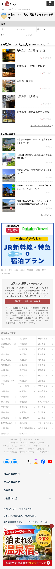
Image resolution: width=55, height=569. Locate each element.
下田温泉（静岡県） (8, 382)
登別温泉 (23, 339)
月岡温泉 (23, 370)
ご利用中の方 (11, 498)
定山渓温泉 (6, 339)
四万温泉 (41, 360)
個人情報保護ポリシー (14, 522)
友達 (30, 35)
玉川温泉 (41, 418)
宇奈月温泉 (42, 386)
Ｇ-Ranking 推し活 (10, 452)
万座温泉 (23, 360)
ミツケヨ (31, 449)
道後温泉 (23, 402)
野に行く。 (12, 449)
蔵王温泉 (5, 354)
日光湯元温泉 (7, 423)
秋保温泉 (23, 349)
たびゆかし (41, 449)
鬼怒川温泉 (6, 365)
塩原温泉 (23, 365)
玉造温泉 (23, 407)
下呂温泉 (5, 391)
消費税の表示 (25, 509)
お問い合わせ (10, 509)
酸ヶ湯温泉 (24, 418)
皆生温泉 (41, 407)
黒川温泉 (41, 412)
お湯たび (40, 443)
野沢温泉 (41, 365)
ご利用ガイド (27, 439)
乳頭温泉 (23, 344)
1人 (2, 29)
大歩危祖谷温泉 (26, 428)
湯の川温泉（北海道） (8, 345)
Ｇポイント (39, 439)
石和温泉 (41, 370)
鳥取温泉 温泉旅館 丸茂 (31, 50)
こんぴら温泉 (43, 402)
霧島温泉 (5, 418)
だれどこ (24, 443)
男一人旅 (41, 29)
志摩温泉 (5, 428)
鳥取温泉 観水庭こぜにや (31, 66)
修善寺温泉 (42, 375)
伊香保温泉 (6, 360)
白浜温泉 (41, 397)
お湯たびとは (14, 439)
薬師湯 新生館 (25, 81)
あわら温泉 (24, 386)
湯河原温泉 (6, 375)
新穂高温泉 (42, 391)
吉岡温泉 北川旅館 (27, 96)
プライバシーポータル (38, 522)
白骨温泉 (5, 370)
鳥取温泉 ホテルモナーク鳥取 (33, 111)
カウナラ (22, 449)
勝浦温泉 (5, 402)
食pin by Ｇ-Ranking (26, 452)
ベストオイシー (34, 446)
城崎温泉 (5, 397)
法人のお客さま (12, 482)
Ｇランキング (13, 443)
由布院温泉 (42, 428)
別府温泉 (23, 412)
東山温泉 (41, 349)
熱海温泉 (5, 433)
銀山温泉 (23, 354)
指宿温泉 (23, 433)
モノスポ (46, 446)
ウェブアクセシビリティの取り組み (20, 515)
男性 (2, 35)
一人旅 (22, 29)
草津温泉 (41, 354)
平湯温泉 (23, 391)
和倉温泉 (23, 381)
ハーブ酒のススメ (42, 452)
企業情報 (8, 490)
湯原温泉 (5, 412)
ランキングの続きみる (41, 125)
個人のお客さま (12, 474)
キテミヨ (23, 446)
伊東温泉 (23, 375)
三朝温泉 (5, 407)
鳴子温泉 (41, 344)
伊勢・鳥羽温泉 (44, 423)
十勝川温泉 (42, 339)
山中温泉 (41, 381)
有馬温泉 (23, 397)
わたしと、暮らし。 (10, 446)
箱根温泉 (23, 423)
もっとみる (46, 215)
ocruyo (32, 443)
